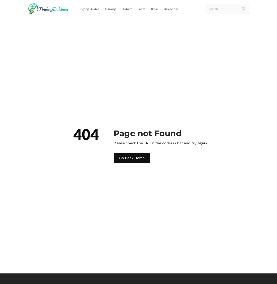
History (127, 9)
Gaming (110, 9)
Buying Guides (89, 9)
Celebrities (171, 9)
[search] (243, 9)
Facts (141, 9)
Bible (154, 9)
